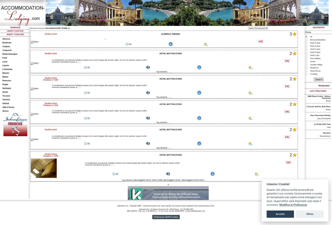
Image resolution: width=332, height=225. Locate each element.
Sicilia (5, 92)
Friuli (4, 58)
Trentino (6, 100)
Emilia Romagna (9, 54)
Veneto (5, 111)
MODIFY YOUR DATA (15, 34)
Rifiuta (309, 214)
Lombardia (7, 69)
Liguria (5, 65)
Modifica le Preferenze (293, 204)
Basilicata (6, 43)
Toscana (6, 96)
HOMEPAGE (15, 27)
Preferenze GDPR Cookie (166, 217)
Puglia (5, 84)
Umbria (5, 103)
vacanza (163, 72)
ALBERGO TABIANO (170, 34)
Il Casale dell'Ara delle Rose (319, 106)
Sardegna (6, 88)
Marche (5, 73)
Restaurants (324, 86)
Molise (5, 77)
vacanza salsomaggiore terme (138, 180)
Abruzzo (6, 39)
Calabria (6, 46)
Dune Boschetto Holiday (320, 115)
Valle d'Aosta (8, 107)
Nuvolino (327, 133)
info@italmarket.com (197, 211)
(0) (129, 44)
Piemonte (6, 81)
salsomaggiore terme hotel (192, 180)
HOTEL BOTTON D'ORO (171, 53)
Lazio (4, 62)
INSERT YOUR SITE (15, 31)
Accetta (280, 214)
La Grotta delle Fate (322, 124)
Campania (7, 50)
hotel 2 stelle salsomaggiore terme (166, 180)
